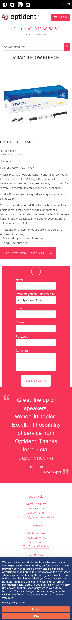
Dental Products (36, 504)
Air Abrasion (36, 542)
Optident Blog (36, 513)
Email (19, 308)
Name (20, 280)
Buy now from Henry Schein (26, 253)
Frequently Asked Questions (36, 517)
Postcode (22, 336)
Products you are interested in (35, 294)
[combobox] (36, 47)
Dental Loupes (36, 533)
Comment (22, 350)
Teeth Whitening (36, 538)
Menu (62, 17)
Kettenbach (15, 154)
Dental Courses (36, 508)
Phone (20, 322)
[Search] (67, 47)
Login (66, 4)
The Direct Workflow (36, 546)
